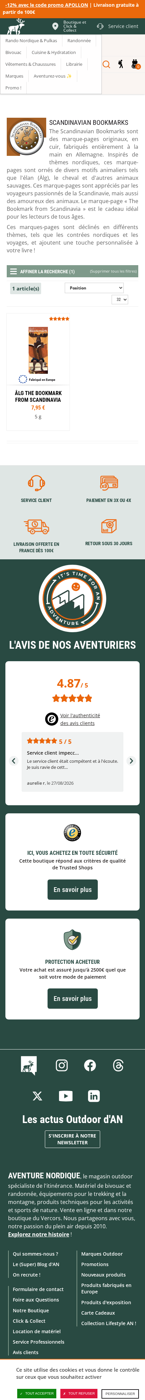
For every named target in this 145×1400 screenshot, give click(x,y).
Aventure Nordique (44, 1175)
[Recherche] (106, 64)
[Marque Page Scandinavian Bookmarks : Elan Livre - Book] (38, 371)
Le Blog (30, 1065)
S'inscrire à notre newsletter (72, 1139)
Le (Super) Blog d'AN (36, 1264)
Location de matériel (37, 1331)
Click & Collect (29, 1321)
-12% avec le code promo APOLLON (46, 5)
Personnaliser (120, 1394)
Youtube (65, 1096)
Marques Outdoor (102, 1254)
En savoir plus (73, 890)
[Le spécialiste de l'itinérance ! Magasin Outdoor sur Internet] (15, 27)
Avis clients (25, 1352)
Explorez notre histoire (38, 1234)
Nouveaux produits (103, 1274)
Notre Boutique (31, 1310)
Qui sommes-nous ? (35, 1254)
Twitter (37, 1096)
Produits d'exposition (106, 1302)
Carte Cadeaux (98, 1313)
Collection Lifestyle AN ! (108, 1323)
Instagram (61, 1065)
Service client (36, 500)
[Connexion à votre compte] (120, 64)
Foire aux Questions (36, 1299)
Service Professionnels (38, 1342)
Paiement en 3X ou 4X (108, 500)
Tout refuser (81, 1393)
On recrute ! (26, 1274)
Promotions (95, 1264)
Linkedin (94, 1096)
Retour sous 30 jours (108, 543)
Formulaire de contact (38, 1289)
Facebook (90, 1065)
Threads (118, 1065)
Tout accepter (39, 1393)
